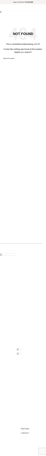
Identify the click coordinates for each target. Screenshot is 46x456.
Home (4, 19)
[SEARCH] (41, 58)
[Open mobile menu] (43, 7)
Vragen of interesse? (23, 2)
